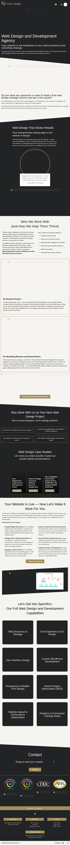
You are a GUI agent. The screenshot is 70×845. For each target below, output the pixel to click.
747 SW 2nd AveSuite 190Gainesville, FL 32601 (35, 824)
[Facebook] (56, 4)
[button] (35, 832)
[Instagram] (61, 4)
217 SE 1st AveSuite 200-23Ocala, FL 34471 (57, 824)
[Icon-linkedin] (58, 4)
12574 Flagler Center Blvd (10, 823)
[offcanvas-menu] (65, 4)
